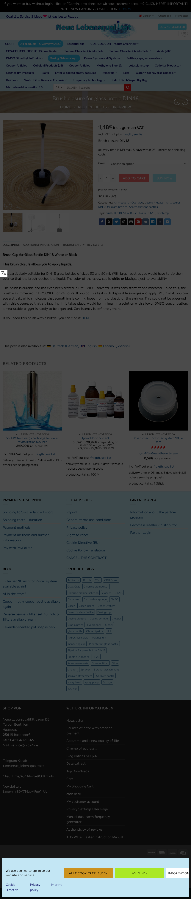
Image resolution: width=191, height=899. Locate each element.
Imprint (56, 884)
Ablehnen (140, 873)
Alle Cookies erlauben (88, 873)
